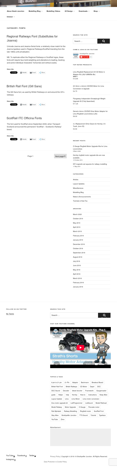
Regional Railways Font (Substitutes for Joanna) (32, 38)
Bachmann (85, 382)
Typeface (102, 415)
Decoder (66, 390)
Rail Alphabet (56, 411)
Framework (89, 390)
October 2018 (78, 248)
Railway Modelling (70, 411)
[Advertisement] (80, 437)
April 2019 (76, 227)
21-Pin (67, 382)
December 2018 (79, 244)
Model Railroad (101, 403)
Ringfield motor (85, 411)
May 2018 (76, 270)
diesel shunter (77, 390)
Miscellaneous (78, 188)
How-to (82, 395)
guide (53, 395)
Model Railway (56, 407)
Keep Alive (103, 395)
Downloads (83, 11)
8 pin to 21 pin (56, 382)
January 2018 (78, 287)
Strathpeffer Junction (68, 415)
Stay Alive (54, 415)
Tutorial (93, 415)
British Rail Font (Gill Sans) (24, 86)
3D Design (69, 11)
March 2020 (77, 214)
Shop (96, 11)
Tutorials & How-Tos (80, 201)
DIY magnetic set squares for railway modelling (90, 164)
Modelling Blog (35, 11)
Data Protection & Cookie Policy (55, 461)
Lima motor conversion (91, 399)
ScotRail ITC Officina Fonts (24, 118)
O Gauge (82, 407)
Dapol (92, 386)
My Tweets (10, 314)
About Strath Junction (15, 11)
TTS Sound (83, 415)
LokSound (89, 403)
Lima (67, 399)
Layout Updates (78, 184)
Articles (75, 179)
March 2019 (77, 231)
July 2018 (76, 261)
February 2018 (78, 282)
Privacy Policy (55, 456)
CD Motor (83, 386)
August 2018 (77, 257)
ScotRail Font (99, 411)
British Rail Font (57, 386)
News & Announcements (82, 196)
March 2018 (77, 278)
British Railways (71, 386)
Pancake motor (93, 407)
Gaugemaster (101, 390)
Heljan (60, 395)
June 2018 (77, 265)
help (67, 395)
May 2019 (76, 223)
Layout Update (56, 399)
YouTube (54, 419)
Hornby (74, 395)
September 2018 (79, 252)
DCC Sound (55, 390)
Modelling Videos (53, 11)
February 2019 (78, 235)
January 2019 (78, 240)
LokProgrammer (76, 403)
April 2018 (76, 274)
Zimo (62, 419)
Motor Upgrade (70, 407)
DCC (99, 386)
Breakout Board (97, 382)
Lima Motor (76, 399)
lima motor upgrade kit (59, 403)
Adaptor (75, 382)
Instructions (92, 395)
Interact (10, 17)
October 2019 (78, 218)
